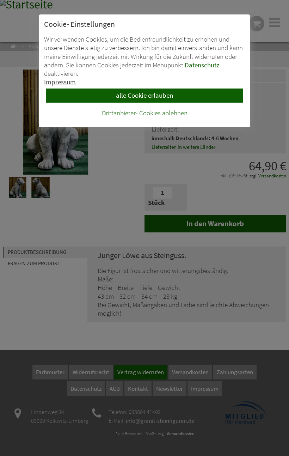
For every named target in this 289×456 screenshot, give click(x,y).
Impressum (60, 82)
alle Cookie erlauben (144, 95)
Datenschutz (202, 65)
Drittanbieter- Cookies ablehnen (144, 113)
